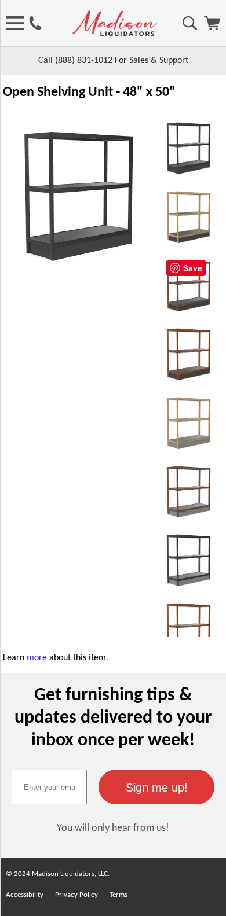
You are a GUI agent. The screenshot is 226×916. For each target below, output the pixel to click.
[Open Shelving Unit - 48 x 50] (79, 274)
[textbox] (49, 787)
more (37, 658)
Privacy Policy (76, 895)
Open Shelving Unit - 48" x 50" (89, 93)
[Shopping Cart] (212, 27)
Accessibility (24, 895)
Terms (118, 895)
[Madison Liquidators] (114, 33)
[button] (156, 787)
